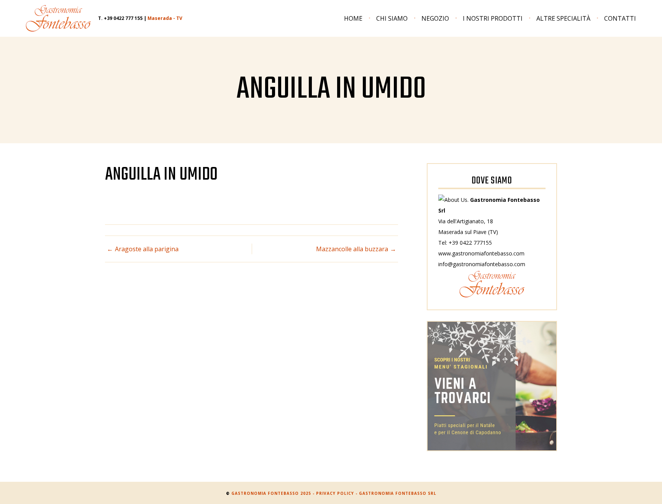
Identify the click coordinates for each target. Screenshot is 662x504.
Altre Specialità (563, 18)
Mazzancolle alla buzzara (352, 249)
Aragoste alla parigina (147, 249)
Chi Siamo (392, 18)
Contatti (620, 18)
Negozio (435, 18)
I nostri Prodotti (493, 18)
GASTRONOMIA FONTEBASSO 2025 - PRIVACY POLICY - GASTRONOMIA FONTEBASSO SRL (333, 493)
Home (353, 18)
